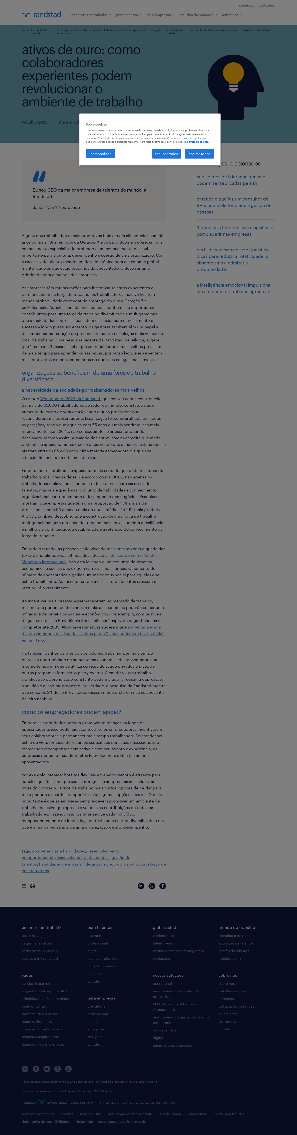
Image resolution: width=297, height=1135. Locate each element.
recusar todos (166, 154)
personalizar (100, 154)
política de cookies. (198, 141)
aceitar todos (199, 154)
